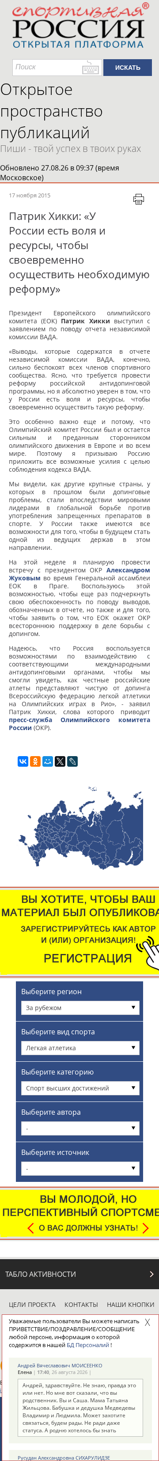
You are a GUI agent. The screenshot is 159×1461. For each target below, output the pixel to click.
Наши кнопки (131, 1304)
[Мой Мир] (47, 761)
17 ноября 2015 (29, 195)
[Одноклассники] (35, 761)
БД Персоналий (88, 1345)
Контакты (81, 1304)
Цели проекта (32, 1304)
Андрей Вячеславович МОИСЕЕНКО (60, 1365)
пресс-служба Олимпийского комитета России (79, 723)
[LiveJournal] (72, 761)
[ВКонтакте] (23, 761)
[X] (60, 761)
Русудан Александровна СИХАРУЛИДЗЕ (64, 1457)
